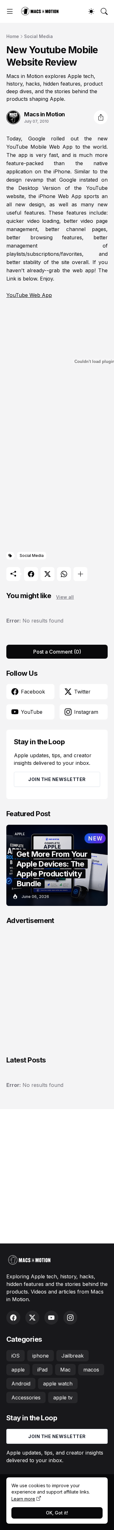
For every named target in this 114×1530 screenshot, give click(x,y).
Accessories (26, 1397)
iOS (15, 1355)
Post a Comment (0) (57, 652)
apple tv (63, 1397)
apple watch (58, 1383)
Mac (65, 1369)
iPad (42, 1369)
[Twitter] (47, 574)
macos (91, 1369)
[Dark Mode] (91, 11)
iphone (40, 1355)
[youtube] (51, 1318)
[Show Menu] (10, 11)
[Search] (104, 11)
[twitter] (32, 1318)
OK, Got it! (57, 1512)
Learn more (23, 1498)
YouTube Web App (29, 295)
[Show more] (80, 574)
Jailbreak (72, 1355)
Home (12, 36)
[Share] (101, 117)
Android (20, 1383)
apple (18, 1369)
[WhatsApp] (64, 574)
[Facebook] (31, 574)
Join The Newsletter (57, 779)
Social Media (38, 36)
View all (65, 597)
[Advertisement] (57, 485)
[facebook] (13, 1318)
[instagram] (70, 1318)
